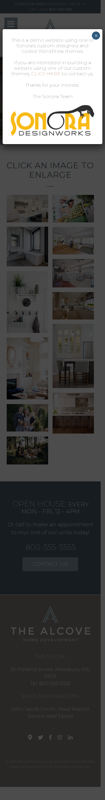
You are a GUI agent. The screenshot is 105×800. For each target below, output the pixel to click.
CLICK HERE (46, 73)
